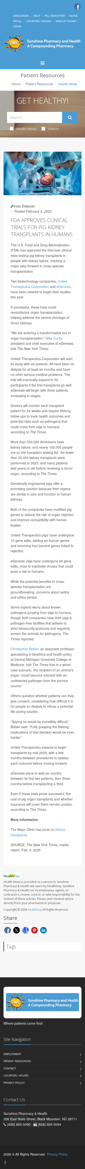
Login (17, 26)
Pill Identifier (55, 15)
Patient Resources (39, 83)
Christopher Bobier (24, 648)
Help (37, 15)
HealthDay (35, 910)
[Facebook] (77, 6)
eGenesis (63, 286)
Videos (53, 128)
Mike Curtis (53, 338)
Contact (10, 1068)
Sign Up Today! (65, 21)
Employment (12, 1054)
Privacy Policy (14, 1082)
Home (16, 83)
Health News (26, 128)
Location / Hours (38, 21)
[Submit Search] (70, 117)
